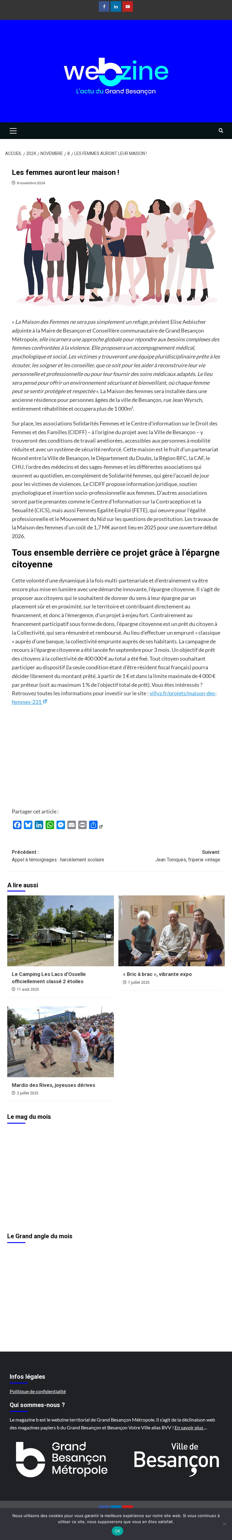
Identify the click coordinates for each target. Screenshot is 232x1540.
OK (118, 1531)
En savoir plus (189, 1427)
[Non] (224, 1524)
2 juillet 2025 (27, 1093)
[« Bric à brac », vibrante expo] (171, 930)
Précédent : (58, 856)
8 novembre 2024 (31, 183)
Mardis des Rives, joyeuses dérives (53, 1085)
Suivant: (187, 856)
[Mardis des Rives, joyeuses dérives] (60, 1041)
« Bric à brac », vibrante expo (157, 974)
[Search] (221, 130)
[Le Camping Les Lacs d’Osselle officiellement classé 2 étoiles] (60, 930)
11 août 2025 (28, 989)
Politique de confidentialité (38, 1391)
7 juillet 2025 (139, 982)
